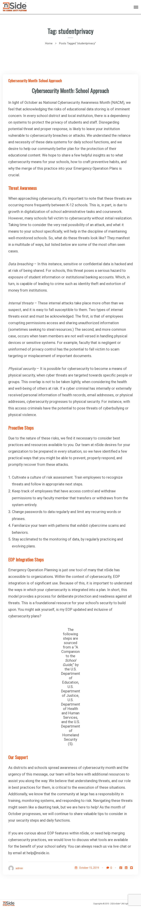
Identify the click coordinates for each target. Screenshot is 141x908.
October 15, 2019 (89, 867)
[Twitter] (131, 868)
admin (19, 868)
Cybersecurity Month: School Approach (35, 80)
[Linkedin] (126, 868)
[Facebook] (121, 868)
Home (49, 43)
